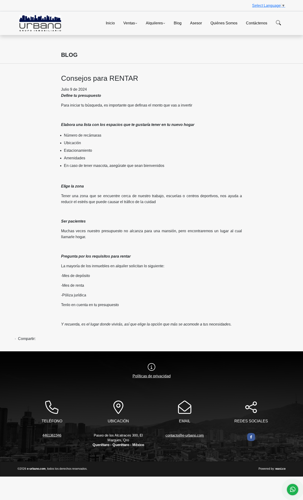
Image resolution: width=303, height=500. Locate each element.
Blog (178, 23)
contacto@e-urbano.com (184, 435)
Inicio (110, 23)
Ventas (129, 23)
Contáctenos (256, 23)
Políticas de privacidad (152, 376)
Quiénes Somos (223, 23)
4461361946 (51, 435)
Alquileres (154, 23)
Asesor (196, 23)
